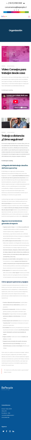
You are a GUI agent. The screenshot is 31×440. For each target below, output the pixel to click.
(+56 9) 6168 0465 (14, 3)
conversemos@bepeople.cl (16, 7)
